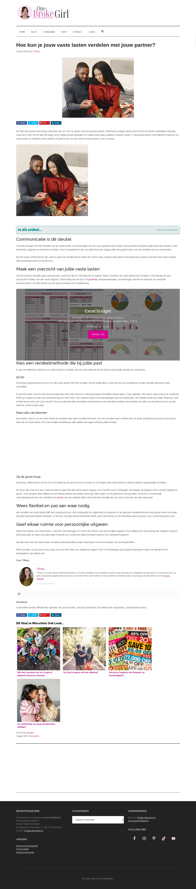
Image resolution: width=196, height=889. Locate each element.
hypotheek (92, 279)
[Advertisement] (98, 448)
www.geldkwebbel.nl (45, 584)
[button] (102, 31)
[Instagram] (19, 594)
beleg (60, 497)
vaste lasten (33, 736)
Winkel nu (98, 334)
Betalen (30, 733)
